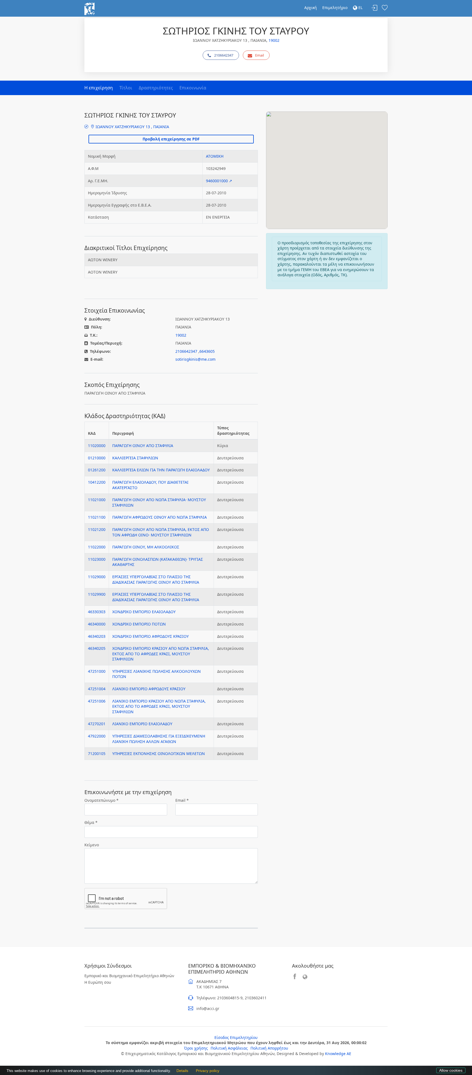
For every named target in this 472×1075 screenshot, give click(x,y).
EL (359, 7)
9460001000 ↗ (219, 180)
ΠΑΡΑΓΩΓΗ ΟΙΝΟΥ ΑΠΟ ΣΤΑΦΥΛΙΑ (142, 445)
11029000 (96, 576)
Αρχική (310, 7)
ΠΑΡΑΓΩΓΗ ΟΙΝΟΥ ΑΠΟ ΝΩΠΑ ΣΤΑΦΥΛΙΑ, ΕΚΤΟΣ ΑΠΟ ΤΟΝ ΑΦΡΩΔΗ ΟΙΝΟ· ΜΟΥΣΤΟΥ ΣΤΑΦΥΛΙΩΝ (160, 532)
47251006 (96, 701)
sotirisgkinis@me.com (195, 359)
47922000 (96, 736)
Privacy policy (206, 1071)
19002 (274, 40)
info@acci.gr (207, 1008)
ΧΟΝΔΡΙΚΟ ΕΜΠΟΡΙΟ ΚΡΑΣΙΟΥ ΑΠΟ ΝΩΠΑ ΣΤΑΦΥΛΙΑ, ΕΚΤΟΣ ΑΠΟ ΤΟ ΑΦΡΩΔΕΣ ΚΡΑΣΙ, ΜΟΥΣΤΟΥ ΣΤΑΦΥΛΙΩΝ (160, 654)
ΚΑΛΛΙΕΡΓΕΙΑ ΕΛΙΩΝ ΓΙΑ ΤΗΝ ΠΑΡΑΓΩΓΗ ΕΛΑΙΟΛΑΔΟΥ (161, 469)
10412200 (96, 482)
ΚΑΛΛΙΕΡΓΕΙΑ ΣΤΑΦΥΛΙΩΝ (135, 457)
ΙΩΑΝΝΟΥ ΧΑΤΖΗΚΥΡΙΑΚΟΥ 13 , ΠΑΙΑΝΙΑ (132, 127)
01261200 (96, 469)
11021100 (96, 517)
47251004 (96, 688)
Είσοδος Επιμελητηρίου (236, 1037)
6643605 (207, 351)
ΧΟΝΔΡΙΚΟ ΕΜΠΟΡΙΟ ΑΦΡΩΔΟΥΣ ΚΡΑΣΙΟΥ (150, 636)
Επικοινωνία (192, 88)
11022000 (96, 547)
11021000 (96, 499)
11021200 (96, 529)
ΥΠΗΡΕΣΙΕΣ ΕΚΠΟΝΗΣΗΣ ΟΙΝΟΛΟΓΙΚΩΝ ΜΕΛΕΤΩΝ (158, 753)
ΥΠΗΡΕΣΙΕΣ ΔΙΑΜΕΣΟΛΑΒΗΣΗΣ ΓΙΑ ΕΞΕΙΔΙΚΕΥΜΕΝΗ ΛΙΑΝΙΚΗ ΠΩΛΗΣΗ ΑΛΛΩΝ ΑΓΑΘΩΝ (158, 738)
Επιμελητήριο (334, 7)
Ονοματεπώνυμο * (101, 800)
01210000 (96, 457)
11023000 (96, 559)
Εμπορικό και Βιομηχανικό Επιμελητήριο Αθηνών (129, 975)
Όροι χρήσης (196, 1048)
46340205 (96, 648)
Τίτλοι (125, 88)
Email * (182, 800)
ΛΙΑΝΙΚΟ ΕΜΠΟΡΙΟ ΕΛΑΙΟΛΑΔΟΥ (142, 723)
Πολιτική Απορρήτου (269, 1048)
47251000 (96, 671)
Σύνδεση (374, 8)
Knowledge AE (338, 1053)
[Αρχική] (89, 8)
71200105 (96, 753)
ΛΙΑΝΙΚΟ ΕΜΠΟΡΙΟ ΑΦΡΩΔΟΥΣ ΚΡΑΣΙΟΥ (148, 688)
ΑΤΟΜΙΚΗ (214, 156)
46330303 (96, 611)
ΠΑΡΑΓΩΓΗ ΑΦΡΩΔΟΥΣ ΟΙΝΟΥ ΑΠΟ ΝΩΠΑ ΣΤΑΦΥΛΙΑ (159, 517)
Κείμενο (91, 844)
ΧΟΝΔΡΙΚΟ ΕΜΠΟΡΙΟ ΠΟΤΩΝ (139, 624)
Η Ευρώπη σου (97, 982)
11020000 (96, 445)
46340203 (96, 636)
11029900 (96, 594)
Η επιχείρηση (98, 88)
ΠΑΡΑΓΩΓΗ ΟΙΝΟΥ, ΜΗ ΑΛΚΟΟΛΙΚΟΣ (145, 547)
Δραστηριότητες (156, 88)
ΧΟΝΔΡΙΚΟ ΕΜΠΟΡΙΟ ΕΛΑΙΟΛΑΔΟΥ (144, 611)
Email (259, 55)
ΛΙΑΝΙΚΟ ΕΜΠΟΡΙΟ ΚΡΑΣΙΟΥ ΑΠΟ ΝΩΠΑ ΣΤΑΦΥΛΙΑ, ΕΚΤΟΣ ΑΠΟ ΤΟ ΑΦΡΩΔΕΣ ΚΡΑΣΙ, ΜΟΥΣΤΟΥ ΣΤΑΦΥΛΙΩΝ (159, 706)
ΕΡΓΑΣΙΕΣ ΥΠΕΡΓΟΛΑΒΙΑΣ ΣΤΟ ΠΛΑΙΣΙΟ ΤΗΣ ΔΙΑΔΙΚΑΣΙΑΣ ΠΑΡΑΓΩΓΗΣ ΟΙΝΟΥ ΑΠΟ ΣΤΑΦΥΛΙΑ (155, 579)
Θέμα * (91, 822)
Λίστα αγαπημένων (385, 8)
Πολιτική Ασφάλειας (229, 1048)
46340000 (96, 624)
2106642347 (223, 55)
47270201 (96, 723)
